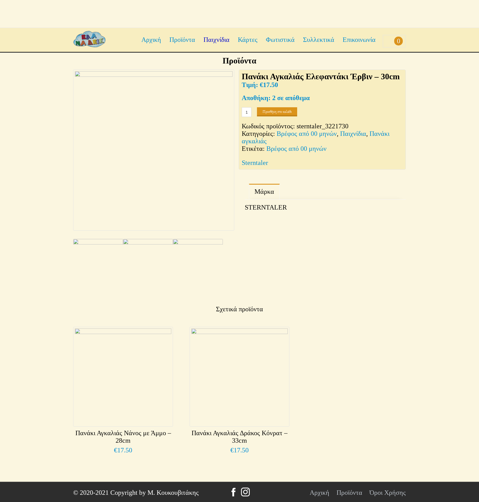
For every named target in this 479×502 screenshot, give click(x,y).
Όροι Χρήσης (388, 492)
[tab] (264, 192)
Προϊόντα (182, 39)
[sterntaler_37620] (148, 266)
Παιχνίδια (216, 39)
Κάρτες (248, 39)
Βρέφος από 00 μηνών (307, 133)
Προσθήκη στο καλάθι (277, 111)
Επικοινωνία (359, 39)
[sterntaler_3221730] (153, 150)
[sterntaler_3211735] (198, 266)
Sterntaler (255, 162)
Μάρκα (264, 191)
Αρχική (151, 39)
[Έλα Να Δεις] (89, 45)
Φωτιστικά (280, 39)
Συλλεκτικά (318, 39)
